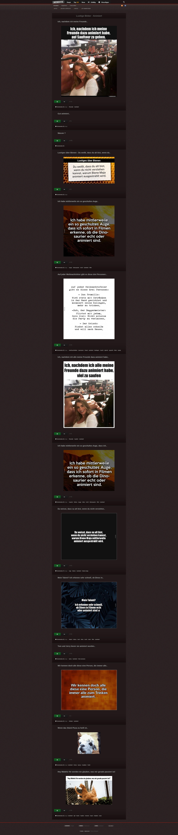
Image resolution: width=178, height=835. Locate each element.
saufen (76, 439)
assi (100, 815)
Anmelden (55, 5)
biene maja (85, 571)
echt (82, 267)
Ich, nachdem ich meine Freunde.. (73, 22)
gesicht (111, 350)
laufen (82, 815)
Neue (83, 2)
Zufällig (93, 2)
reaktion (84, 765)
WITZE (55, 8)
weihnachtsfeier (73, 350)
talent (70, 639)
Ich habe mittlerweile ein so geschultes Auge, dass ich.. (82, 446)
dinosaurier (76, 267)
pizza (79, 765)
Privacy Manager (94, 831)
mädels (96, 815)
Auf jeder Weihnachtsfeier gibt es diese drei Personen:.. (82, 274)
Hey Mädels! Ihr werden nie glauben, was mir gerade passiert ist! (86, 772)
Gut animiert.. (64, 114)
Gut (57, 101)
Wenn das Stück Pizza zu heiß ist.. (73, 728)
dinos (75, 502)
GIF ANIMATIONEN (86, 8)
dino (84, 502)
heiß (89, 765)
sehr (90, 639)
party (119, 350)
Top (76, 2)
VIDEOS (76, 8)
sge (70, 571)
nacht (102, 350)
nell (79, 639)
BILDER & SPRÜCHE (66, 8)
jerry (70, 659)
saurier (71, 502)
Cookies (82, 831)
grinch (106, 350)
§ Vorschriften (73, 5)
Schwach (64, 101)
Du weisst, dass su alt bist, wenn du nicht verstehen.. (81, 509)
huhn (78, 815)
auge (70, 267)
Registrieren (64, 5)
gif (74, 815)
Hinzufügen (105, 2)
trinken (71, 721)
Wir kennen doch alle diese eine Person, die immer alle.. (82, 666)
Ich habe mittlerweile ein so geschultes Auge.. (78, 201)
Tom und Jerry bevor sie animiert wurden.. (76, 646)
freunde (71, 107)
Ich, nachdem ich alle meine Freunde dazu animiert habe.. (83, 357)
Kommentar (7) (60, 571)
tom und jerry (82, 659)
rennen (87, 815)
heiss (75, 765)
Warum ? (62, 133)
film (91, 267)
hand (86, 350)
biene (74, 571)
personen (81, 350)
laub (92, 815)
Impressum (87, 831)
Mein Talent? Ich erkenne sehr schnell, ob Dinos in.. (81, 578)
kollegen (97, 350)
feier (116, 350)
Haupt (69, 2)
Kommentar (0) (60, 107)
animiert (77, 107)
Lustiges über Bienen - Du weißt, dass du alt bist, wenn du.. (84, 153)
